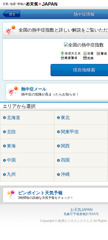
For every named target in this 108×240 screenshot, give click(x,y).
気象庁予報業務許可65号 (81, 212)
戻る (12, 14)
